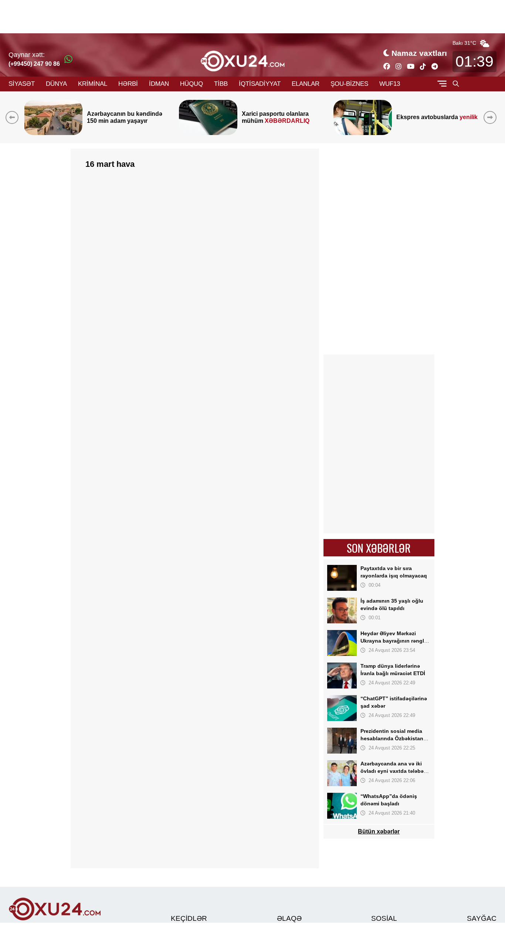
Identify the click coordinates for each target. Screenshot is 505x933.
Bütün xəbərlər (379, 831)
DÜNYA (56, 83)
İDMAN (159, 83)
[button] (491, 117)
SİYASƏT (22, 83)
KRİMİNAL (92, 83)
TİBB (221, 83)
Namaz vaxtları (419, 53)
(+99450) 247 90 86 (34, 64)
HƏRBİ (128, 83)
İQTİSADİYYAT (260, 83)
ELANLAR (305, 83)
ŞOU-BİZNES (349, 83)
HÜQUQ (191, 83)
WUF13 (389, 83)
